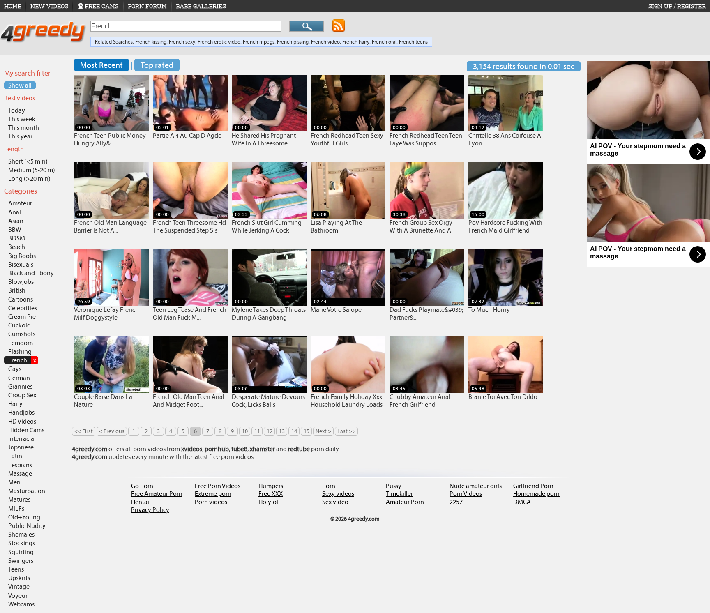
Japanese (21, 447)
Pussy (393, 486)
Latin (15, 456)
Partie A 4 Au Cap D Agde (187, 135)
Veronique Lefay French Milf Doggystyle (106, 313)
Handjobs (21, 412)
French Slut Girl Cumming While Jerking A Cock (267, 226)
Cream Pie (22, 316)
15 (306, 431)
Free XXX (270, 494)
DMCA (522, 502)
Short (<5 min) (28, 161)
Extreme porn (213, 494)
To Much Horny (489, 309)
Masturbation (26, 491)
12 (269, 431)
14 (294, 431)
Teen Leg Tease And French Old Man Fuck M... (189, 313)
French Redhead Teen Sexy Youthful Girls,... (347, 139)
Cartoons (20, 299)
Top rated (157, 65)
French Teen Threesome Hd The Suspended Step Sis (189, 226)
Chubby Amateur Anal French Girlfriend (420, 400)
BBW (14, 229)
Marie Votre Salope (336, 309)
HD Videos (22, 421)
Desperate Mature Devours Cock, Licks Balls (268, 400)
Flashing (20, 351)
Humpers (270, 486)
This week (21, 119)
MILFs (16, 508)
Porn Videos (466, 494)
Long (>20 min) (29, 178)
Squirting (21, 552)
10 (245, 431)
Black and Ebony (31, 273)
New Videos (49, 6)
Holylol (268, 502)
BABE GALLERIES (201, 6)
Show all (20, 85)
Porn (328, 486)
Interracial (22, 438)
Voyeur (18, 595)
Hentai (140, 502)
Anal (14, 212)
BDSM (16, 238)
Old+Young (24, 517)
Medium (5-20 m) (31, 170)
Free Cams (102, 6)
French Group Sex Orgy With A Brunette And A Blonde (421, 230)
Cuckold (19, 325)
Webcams (21, 604)
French (22, 360)
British (16, 290)
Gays (14, 369)
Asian (15, 221)
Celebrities (22, 308)
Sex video (335, 502)
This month (23, 127)
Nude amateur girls (476, 486)
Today (16, 110)
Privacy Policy (150, 510)
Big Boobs (22, 256)
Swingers (20, 561)
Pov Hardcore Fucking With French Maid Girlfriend (505, 226)
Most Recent (101, 65)
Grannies (20, 386)
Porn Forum (147, 6)
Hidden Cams (26, 430)
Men (14, 482)
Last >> (346, 431)
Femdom (20, 343)
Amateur (20, 203)
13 (282, 431)
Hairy (15, 404)
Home (12, 6)
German (19, 378)
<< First (83, 431)
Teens (16, 569)
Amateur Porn (405, 502)
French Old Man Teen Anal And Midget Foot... (188, 400)
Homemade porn (536, 494)
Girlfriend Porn (533, 486)
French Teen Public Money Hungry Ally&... (110, 139)
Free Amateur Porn (156, 494)
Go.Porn (142, 486)
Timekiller (399, 494)
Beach (16, 247)
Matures (19, 499)
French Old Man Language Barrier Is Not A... (110, 226)
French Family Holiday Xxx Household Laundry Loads (347, 400)
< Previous (111, 431)
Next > (323, 431)
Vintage (19, 586)
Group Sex (22, 395)
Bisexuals (20, 264)
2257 (456, 502)
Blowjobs (21, 282)
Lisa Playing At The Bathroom (336, 226)
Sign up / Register (677, 6)
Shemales (21, 534)
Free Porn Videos (217, 486)
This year (20, 136)
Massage (20, 473)
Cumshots (21, 334)
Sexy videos (338, 494)
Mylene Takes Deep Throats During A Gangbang (269, 313)
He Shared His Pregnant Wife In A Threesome (264, 139)
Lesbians (20, 465)
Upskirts (19, 578)
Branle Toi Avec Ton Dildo (502, 397)
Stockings (21, 543)
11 (257, 431)
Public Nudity (27, 526)
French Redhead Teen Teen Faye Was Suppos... (426, 139)
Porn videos (211, 502)
